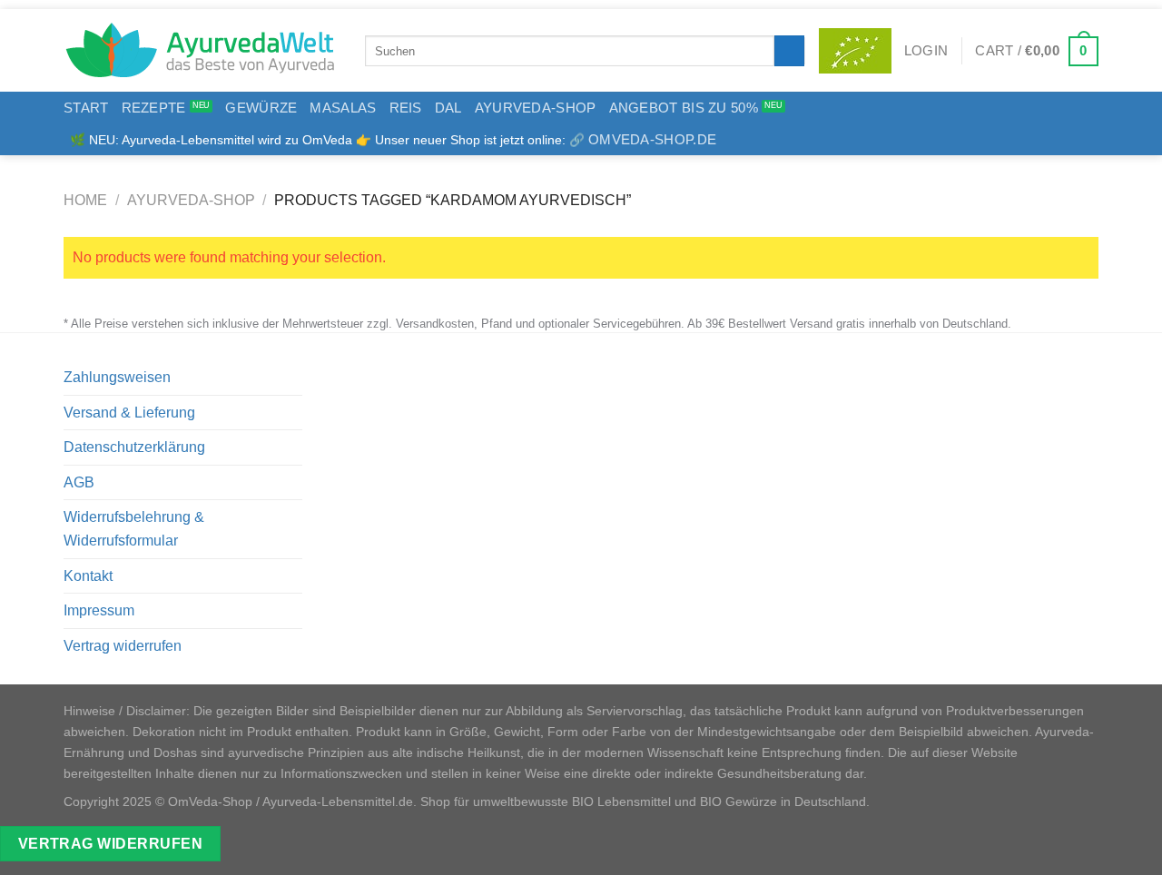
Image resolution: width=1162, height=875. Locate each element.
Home (85, 200)
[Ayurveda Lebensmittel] (201, 50)
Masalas (343, 107)
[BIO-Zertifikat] (855, 51)
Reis (405, 107)
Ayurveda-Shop (535, 107)
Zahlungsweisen (117, 377)
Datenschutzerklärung (134, 447)
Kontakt (88, 576)
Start (86, 107)
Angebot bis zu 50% (683, 107)
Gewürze (261, 107)
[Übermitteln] (789, 50)
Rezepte (154, 107)
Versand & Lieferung (129, 412)
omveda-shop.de (652, 139)
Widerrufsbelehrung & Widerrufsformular (134, 528)
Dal (448, 107)
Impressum (99, 610)
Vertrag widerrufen (123, 646)
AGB (79, 482)
